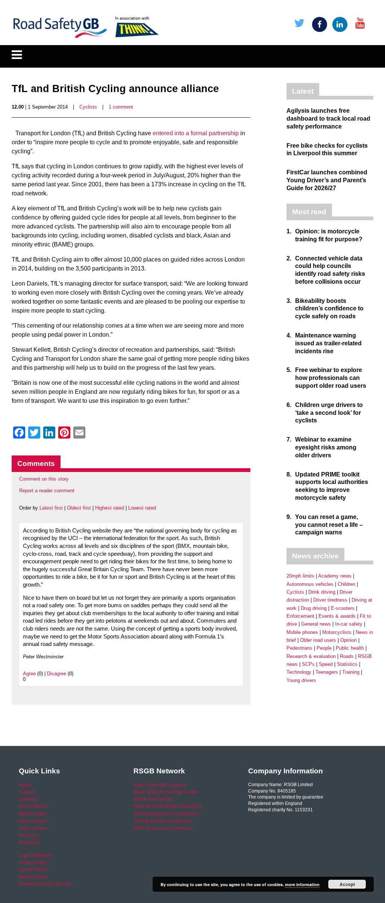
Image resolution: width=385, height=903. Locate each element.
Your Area (29, 835)
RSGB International (153, 799)
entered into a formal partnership (196, 133)
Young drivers (301, 680)
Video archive (33, 828)
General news (316, 624)
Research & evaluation (311, 656)
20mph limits (300, 576)
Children (346, 584)
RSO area (29, 842)
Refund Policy (33, 876)
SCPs (308, 664)
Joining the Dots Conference (162, 821)
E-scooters (343, 608)
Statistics (347, 664)
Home (25, 785)
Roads (347, 656)
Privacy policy (33, 862)
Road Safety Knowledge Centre (165, 792)
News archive (33, 821)
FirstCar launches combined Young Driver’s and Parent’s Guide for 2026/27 (326, 180)
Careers (27, 792)
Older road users (318, 640)
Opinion (348, 640)
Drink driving (321, 592)
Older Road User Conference (163, 828)
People (324, 648)
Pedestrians (299, 648)
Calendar (28, 799)
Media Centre (33, 814)
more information (302, 884)
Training (350, 672)
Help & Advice (33, 806)
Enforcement (300, 616)
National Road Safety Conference (167, 806)
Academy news (335, 576)
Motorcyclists (337, 632)
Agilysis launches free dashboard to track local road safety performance (328, 118)
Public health (350, 648)
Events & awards (337, 616)
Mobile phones (302, 632)
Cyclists (88, 107)
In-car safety (348, 624)
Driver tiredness (330, 600)
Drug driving (314, 608)
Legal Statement (35, 855)
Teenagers (326, 672)
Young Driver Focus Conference (166, 814)
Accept (347, 884)
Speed (326, 664)
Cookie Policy (33, 869)
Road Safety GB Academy (159, 785)
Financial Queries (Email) (45, 883)
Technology (298, 672)
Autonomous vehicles (309, 584)
